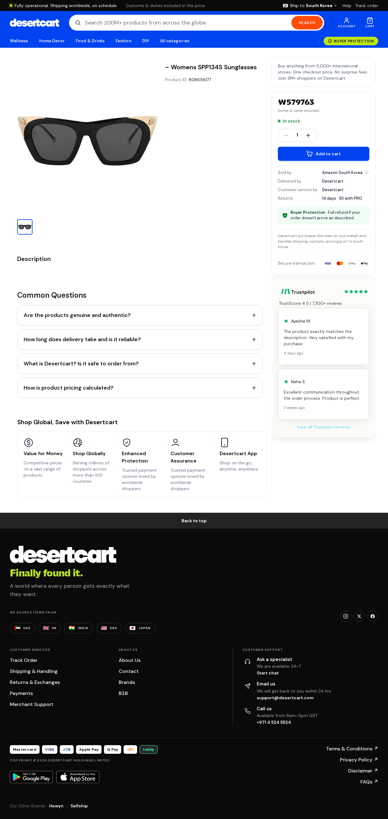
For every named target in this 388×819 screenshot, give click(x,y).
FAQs (369, 782)
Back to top (194, 520)
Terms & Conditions (352, 748)
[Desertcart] (34, 23)
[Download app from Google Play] (31, 777)
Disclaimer (363, 771)
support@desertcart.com (285, 697)
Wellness (19, 40)
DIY (145, 40)
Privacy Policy (359, 760)
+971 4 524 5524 (274, 722)
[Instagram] (345, 616)
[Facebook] (372, 616)
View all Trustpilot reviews (323, 427)
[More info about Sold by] (366, 172)
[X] (359, 616)
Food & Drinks (90, 40)
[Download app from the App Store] (77, 777)
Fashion (123, 40)
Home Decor (52, 40)
